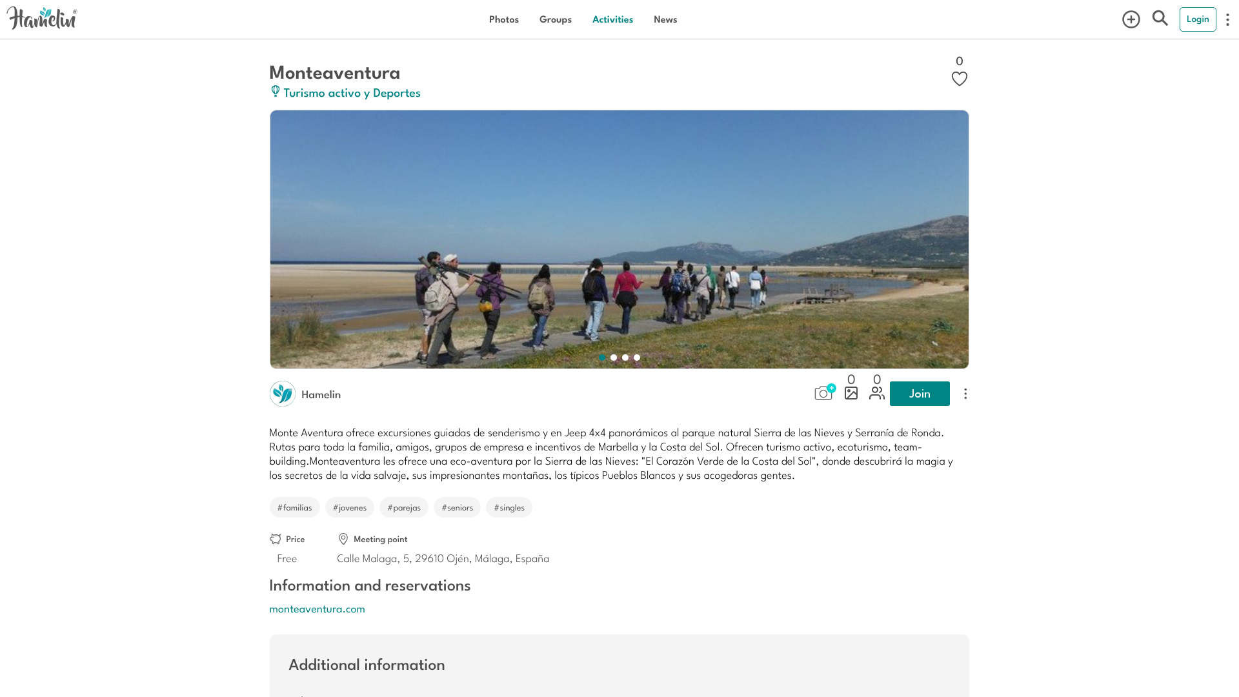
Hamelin (321, 394)
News (665, 19)
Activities (612, 19)
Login (1198, 19)
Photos (504, 19)
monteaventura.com (317, 608)
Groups (555, 19)
